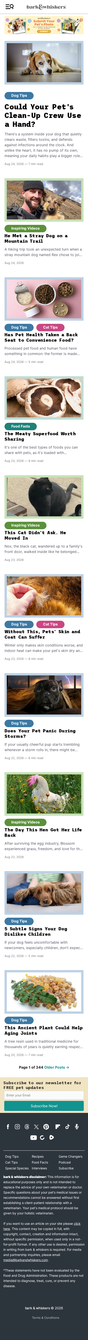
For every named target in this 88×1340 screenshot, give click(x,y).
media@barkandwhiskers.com (25, 1260)
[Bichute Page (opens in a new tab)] (44, 1137)
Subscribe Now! (44, 1106)
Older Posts (56, 1067)
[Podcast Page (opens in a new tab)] (78, 1126)
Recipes (38, 1156)
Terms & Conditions (45, 1317)
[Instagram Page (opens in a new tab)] (19, 1126)
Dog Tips (19, 95)
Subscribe (66, 1168)
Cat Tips (50, 327)
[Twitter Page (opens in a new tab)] (38, 1126)
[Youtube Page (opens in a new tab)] (34, 1137)
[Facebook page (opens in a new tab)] (9, 1126)
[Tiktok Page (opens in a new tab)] (69, 1126)
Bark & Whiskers (37, 1308)
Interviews (39, 1168)
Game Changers (70, 1156)
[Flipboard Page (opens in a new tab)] (59, 1126)
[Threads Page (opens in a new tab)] (28, 1126)
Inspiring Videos (25, 228)
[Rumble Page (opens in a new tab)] (53, 1137)
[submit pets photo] (44, 25)
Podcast (65, 1162)
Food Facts (20, 426)
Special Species (17, 1168)
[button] (10, 7)
